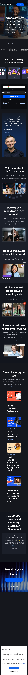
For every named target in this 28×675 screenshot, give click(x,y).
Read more (9, 413)
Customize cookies (14, 671)
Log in (19, 106)
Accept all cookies (14, 667)
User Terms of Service (18, 102)
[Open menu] (26, 4)
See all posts (14, 386)
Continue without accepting (21, 647)
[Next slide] (24, 545)
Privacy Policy (22, 103)
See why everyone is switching (11, 340)
